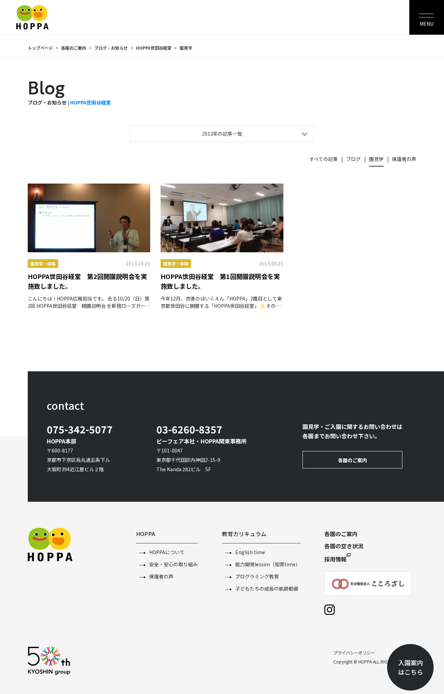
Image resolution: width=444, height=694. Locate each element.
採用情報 (335, 559)
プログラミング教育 (257, 576)
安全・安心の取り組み (173, 564)
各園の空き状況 (343, 546)
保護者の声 (404, 158)
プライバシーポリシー (354, 652)
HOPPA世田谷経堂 (90, 102)
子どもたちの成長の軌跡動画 (266, 588)
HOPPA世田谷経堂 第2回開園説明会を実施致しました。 (87, 281)
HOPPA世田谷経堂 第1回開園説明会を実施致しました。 (220, 281)
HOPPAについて (167, 552)
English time (250, 552)
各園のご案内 (73, 48)
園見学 (186, 48)
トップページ (40, 48)
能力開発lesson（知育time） (267, 564)
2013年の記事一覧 (222, 133)
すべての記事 (323, 158)
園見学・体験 (43, 263)
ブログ (353, 158)
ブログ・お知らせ (111, 48)
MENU (427, 23)
